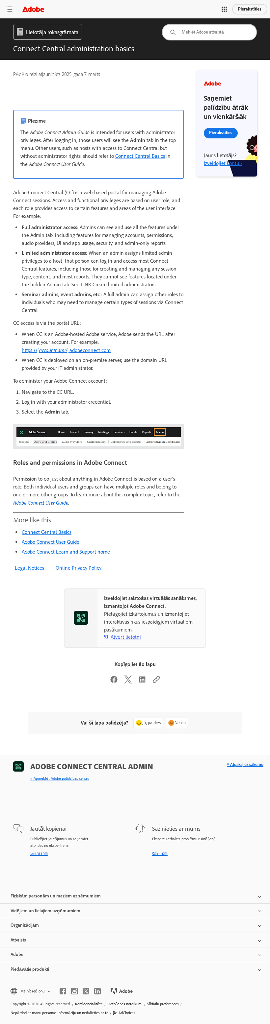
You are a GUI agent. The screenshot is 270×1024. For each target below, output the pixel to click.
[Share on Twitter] (128, 682)
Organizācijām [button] (25, 925)
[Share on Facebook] (114, 682)
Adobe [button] (17, 954)
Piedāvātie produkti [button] (30, 969)
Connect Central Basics (140, 156)
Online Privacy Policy (78, 568)
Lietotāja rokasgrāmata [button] (52, 32)
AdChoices (127, 1013)
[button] (224, 9)
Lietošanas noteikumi (125, 1004)
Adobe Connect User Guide (40, 502)
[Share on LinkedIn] (142, 682)
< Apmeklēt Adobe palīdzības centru (59, 778)
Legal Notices (29, 568)
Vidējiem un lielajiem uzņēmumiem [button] (45, 911)
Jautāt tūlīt (39, 853)
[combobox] (209, 32)
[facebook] (63, 991)
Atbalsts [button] (18, 940)
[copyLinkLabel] (156, 682)
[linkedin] (97, 991)
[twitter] (86, 991)
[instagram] (74, 991)
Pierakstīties (249, 9)
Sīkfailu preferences (163, 1004)
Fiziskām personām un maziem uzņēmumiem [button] (56, 896)
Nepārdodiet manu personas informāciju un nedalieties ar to (59, 1013)
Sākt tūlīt (160, 853)
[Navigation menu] (10, 9)
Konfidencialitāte (89, 1004)
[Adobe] (33, 9)
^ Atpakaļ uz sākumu (245, 764)
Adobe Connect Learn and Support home (66, 552)
